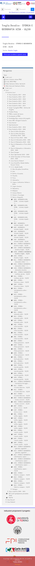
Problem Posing (13, 112)
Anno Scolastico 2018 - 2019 (17, 127)
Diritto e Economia (17, 173)
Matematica (15, 188)
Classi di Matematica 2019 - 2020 (20, 142)
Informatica (15, 180)
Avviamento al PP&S (14, 116)
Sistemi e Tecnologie (18, 195)
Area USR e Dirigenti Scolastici (18, 120)
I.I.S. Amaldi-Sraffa (16, 167)
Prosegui (17, 564)
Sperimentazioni (13, 125)
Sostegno (14, 489)
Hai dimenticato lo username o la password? (21, 12)
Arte (13, 171)
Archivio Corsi (11, 92)
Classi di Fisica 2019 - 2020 (19, 138)
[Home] (17, 4)
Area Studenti (11, 502)
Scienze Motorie (16, 193)
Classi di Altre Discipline (18, 131)
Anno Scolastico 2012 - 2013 (17, 106)
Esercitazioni (12, 123)
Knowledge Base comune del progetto (19, 118)
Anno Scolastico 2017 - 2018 (17, 95)
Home (5, 75)
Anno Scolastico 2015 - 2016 (17, 99)
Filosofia (14, 176)
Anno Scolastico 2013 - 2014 (17, 103)
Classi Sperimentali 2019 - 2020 (20, 154)
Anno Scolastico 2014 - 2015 (17, 101)
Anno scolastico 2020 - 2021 (17, 491)
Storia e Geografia (17, 197)
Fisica (14, 178)
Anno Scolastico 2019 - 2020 (17, 129)
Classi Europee (15, 152)
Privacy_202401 (17, 562)
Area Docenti (11, 500)
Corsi (7, 90)
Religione (15, 191)
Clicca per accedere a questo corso (15, 54)
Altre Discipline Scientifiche (20, 169)
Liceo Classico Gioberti (17, 161)
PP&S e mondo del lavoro (16, 114)
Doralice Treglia (12, 50)
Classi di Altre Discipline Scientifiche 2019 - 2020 (18, 134)
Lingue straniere (17, 186)
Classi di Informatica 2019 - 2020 (20, 140)
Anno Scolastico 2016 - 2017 (17, 97)
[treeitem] (17, 288)
